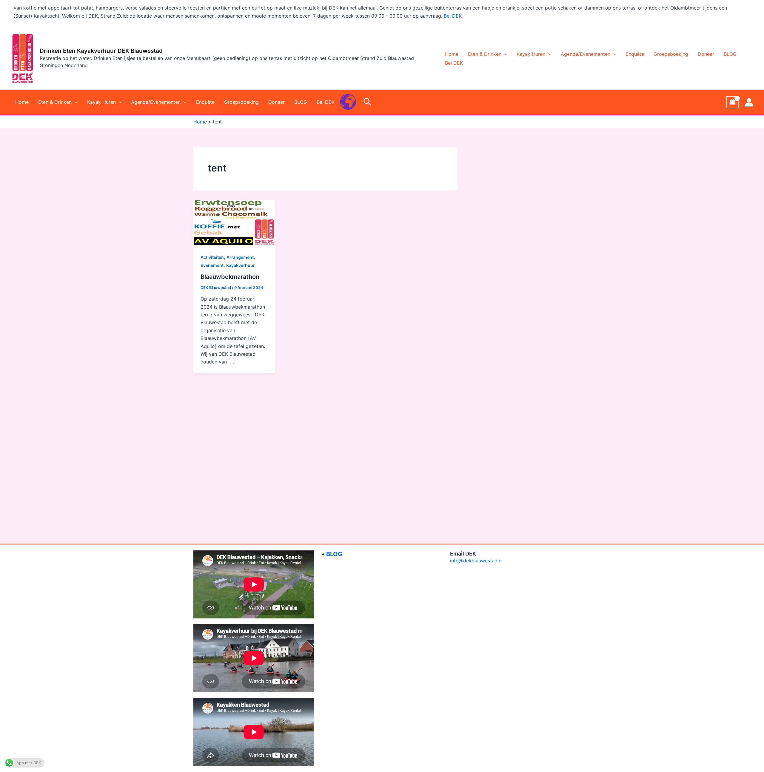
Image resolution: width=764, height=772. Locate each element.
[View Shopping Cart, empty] (732, 102)
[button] (504, 53)
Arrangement (240, 257)
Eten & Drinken (484, 54)
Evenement (212, 265)
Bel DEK (453, 16)
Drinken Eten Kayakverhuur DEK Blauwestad (101, 50)
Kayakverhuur (240, 265)
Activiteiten (212, 257)
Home (451, 54)
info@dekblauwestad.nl (476, 561)
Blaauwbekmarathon (230, 276)
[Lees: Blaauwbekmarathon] (234, 223)
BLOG (730, 54)
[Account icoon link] (749, 102)
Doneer (706, 54)
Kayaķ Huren (531, 54)
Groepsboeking (671, 54)
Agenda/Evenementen (585, 54)
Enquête (635, 54)
